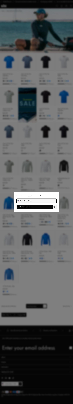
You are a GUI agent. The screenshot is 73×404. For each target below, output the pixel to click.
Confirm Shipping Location (25, 207)
